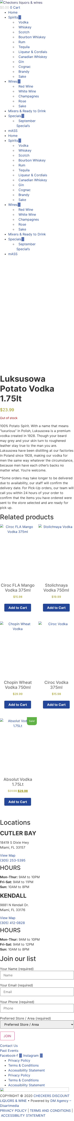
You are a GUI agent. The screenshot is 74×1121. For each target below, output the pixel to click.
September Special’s (26, 123)
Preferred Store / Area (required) (25, 1018)
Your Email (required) (16, 985)
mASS (12, 131)
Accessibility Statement (26, 1070)
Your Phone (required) (17, 1001)
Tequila (24, 47)
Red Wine (25, 86)
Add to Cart (17, 705)
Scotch (23, 32)
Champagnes (28, 96)
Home (12, 12)
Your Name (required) (17, 968)
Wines (12, 81)
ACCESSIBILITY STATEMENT (23, 1115)
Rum (21, 42)
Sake (22, 76)
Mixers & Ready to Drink (27, 111)
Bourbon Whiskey (32, 37)
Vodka (23, 22)
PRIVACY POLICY (13, 1110)
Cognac (24, 67)
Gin (21, 62)
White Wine (27, 91)
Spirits (13, 17)
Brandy (23, 71)
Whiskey (24, 27)
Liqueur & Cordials (32, 52)
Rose (22, 101)
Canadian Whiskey (32, 57)
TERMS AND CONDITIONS (50, 1110)
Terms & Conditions (23, 1065)
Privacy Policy (19, 1060)
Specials (14, 116)
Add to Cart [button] (17, 608)
